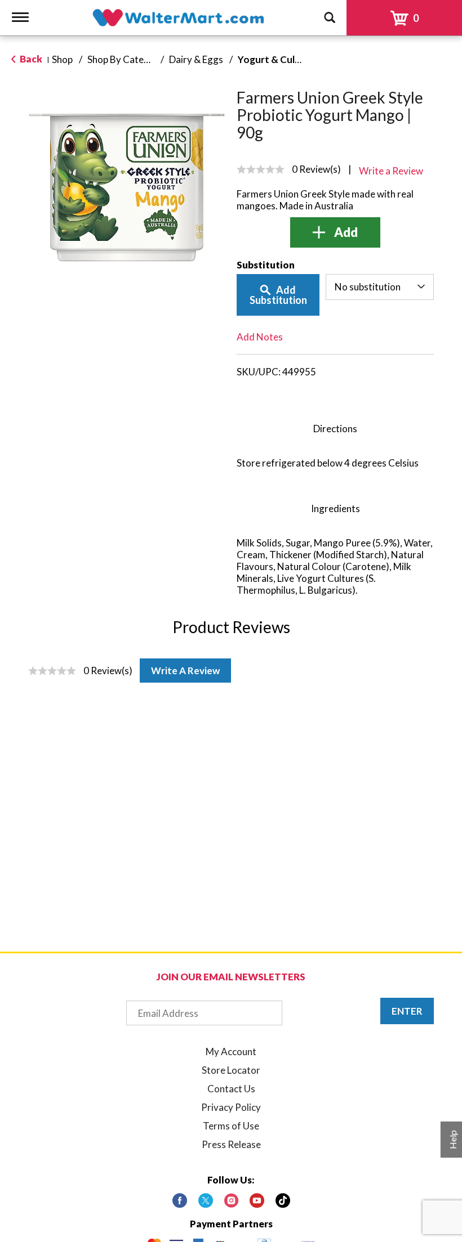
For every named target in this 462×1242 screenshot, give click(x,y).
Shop (62, 59)
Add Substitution (278, 295)
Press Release (231, 1144)
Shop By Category (125, 59)
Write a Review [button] (391, 171)
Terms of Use (231, 1126)
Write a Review (185, 670)
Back (30, 59)
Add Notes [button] (260, 337)
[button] (335, 232)
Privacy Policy (231, 1107)
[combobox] (380, 287)
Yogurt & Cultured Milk (289, 59)
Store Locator (231, 1070)
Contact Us (231, 1089)
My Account (231, 1051)
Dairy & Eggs (196, 59)
